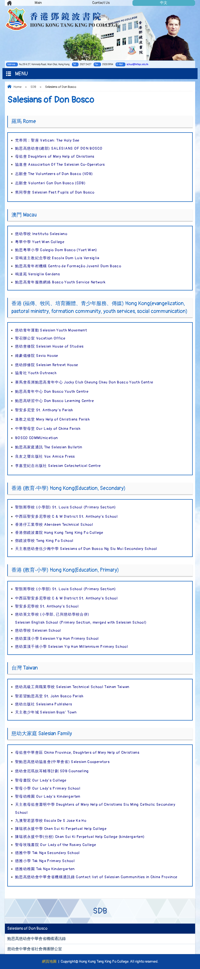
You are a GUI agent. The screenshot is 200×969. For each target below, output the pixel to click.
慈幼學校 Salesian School (38, 630)
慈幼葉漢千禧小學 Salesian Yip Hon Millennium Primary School (71, 646)
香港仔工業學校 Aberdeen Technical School (54, 524)
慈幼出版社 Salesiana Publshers (43, 704)
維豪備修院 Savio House (36, 355)
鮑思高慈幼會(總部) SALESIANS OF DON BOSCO (58, 148)
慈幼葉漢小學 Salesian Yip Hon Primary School (57, 638)
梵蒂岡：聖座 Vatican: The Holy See (47, 140)
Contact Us (101, 2)
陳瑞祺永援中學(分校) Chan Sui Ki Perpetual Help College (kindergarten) (80, 837)
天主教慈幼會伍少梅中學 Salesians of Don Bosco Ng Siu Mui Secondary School (86, 548)
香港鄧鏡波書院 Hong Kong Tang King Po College (59, 532)
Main (38, 2)
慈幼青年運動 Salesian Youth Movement (51, 330)
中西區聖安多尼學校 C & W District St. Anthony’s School (66, 516)
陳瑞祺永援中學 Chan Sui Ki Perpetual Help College (61, 828)
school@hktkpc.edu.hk (137, 64)
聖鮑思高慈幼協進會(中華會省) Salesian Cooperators (62, 762)
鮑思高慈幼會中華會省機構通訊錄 (36, 938)
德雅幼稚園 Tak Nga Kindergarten (45, 869)
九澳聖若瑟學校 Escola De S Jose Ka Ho (50, 820)
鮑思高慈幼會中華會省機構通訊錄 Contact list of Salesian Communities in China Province (96, 877)
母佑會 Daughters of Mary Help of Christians (54, 156)
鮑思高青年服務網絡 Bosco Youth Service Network (60, 282)
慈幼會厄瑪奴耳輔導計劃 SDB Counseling (52, 771)
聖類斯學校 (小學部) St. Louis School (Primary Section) (65, 507)
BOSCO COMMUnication (36, 438)
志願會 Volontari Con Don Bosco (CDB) (50, 183)
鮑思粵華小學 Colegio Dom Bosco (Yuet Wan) (56, 250)
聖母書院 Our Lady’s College (41, 780)
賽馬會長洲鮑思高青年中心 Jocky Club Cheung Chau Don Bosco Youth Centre (84, 382)
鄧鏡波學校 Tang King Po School (44, 540)
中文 (163, 2)
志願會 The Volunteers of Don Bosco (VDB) (54, 174)
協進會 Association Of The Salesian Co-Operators (60, 164)
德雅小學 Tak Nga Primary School (45, 861)
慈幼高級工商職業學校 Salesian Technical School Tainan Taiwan (72, 687)
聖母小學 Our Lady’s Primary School (47, 788)
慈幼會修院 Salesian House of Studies (49, 346)
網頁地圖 (49, 961)
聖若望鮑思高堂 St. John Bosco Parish (49, 696)
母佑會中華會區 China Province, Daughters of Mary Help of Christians (77, 752)
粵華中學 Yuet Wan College (39, 242)
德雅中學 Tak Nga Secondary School (47, 853)
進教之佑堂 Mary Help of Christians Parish (52, 419)
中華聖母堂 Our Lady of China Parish (47, 428)
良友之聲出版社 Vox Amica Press (45, 456)
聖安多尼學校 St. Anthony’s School (47, 606)
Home (17, 87)
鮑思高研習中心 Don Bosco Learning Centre (54, 401)
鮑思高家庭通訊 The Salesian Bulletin (48, 447)
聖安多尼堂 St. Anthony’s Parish (44, 410)
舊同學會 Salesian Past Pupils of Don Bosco (55, 192)
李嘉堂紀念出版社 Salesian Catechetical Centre (58, 466)
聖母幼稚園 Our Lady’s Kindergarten (47, 796)
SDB (33, 87)
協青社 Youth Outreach (36, 373)
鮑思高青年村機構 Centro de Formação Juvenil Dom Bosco (68, 266)
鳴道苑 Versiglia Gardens (37, 274)
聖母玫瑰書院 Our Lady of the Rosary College (55, 845)
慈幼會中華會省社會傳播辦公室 (34, 949)
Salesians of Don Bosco (27, 928)
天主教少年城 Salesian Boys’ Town (46, 712)
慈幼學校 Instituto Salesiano (41, 234)
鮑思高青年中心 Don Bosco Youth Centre (52, 391)
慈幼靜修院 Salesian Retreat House (46, 365)
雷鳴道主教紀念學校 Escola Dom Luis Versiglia (57, 258)
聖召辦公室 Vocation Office (40, 338)
